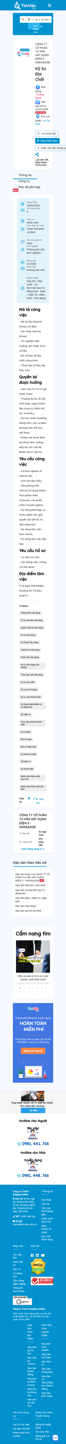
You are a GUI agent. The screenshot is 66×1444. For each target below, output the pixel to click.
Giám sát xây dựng (30, 657)
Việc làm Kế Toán (46, 1356)
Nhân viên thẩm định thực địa (30, 777)
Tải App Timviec (21, 1428)
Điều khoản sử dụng (46, 1229)
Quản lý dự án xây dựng (32, 627)
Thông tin (25, 175)
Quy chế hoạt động (47, 1238)
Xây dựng (39, 298)
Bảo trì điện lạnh (28, 747)
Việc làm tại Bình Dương (32, 1381)
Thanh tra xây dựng (30, 650)
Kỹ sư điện (25, 732)
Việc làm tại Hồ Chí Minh (28, 910)
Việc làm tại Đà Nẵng (32, 1371)
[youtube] (43, 1255)
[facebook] (33, 1255)
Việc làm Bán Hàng (46, 1395)
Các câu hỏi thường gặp (47, 1211)
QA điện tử (26, 761)
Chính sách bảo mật (47, 1220)
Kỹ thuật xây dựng (29, 642)
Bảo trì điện (26, 739)
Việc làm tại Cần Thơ (32, 1402)
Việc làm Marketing (46, 1370)
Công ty (23, 181)
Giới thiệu (46, 1199)
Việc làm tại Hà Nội (32, 1350)
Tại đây (33, 1110)
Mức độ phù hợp (26, 188)
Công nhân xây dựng (30, 613)
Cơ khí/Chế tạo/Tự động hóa (36, 288)
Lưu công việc (48, 133)
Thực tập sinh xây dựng (32, 674)
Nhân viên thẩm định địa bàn (32, 787)
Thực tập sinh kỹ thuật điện (31, 723)
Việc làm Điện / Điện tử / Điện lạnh (31, 900)
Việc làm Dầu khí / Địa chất (30, 885)
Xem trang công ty (32, 848)
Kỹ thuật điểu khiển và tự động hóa (31, 705)
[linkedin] (38, 1255)
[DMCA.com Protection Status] (38, 1266)
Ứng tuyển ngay (49, 140)
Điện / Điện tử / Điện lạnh (36, 295)
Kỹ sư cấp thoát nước (31, 697)
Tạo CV (17, 1269)
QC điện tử (26, 714)
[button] (20, 988)
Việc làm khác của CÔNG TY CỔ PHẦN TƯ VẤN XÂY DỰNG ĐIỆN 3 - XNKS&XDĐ (32, 877)
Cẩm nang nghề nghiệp (19, 1282)
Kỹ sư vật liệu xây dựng (32, 620)
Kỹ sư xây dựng (28, 635)
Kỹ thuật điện (27, 769)
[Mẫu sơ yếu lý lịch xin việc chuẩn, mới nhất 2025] (33, 956)
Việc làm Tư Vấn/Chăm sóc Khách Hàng (47, 1382)
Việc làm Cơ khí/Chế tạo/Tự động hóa (30, 892)
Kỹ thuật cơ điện (28, 754)
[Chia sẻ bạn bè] (37, 155)
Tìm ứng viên (42, 1431)
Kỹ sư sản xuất (28, 682)
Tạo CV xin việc (21, 1424)
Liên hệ (45, 1203)
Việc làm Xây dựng (25, 905)
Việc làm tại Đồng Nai (32, 1392)
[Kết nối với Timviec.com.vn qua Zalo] (55, 1438)
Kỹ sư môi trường (29, 689)
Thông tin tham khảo (19, 1289)
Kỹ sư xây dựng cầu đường (30, 666)
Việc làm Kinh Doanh (46, 1347)
